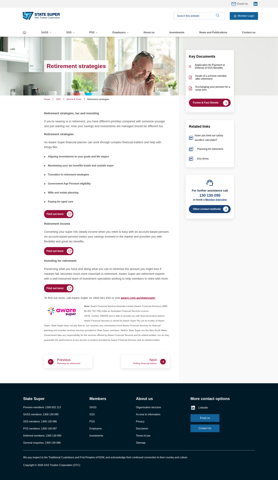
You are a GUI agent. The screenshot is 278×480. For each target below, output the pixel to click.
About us (149, 32)
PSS (92, 32)
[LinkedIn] (255, 3)
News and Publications (213, 32)
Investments (176, 32)
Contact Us (205, 428)
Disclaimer (142, 428)
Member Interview (216, 199)
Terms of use (143, 435)
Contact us (248, 32)
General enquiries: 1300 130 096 (42, 442)
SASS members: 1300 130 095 (41, 414)
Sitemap (140, 442)
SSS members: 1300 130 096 (40, 421)
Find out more (55, 214)
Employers (119, 32)
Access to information (148, 414)
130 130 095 (209, 195)
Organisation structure (148, 407)
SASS (44, 32)
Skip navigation (139, 1)
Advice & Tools (73, 99)
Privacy (140, 421)
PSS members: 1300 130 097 (40, 428)
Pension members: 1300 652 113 (42, 407)
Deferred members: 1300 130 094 (42, 435)
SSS (69, 32)
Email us (205, 418)
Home (47, 99)
